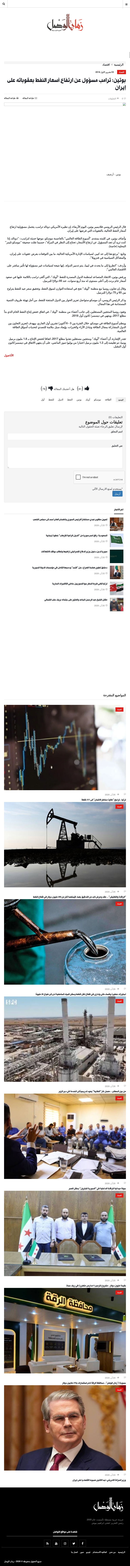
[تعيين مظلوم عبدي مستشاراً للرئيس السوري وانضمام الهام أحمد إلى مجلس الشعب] (116, 530)
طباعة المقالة (10, 98)
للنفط (51, 399)
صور (82, 1551)
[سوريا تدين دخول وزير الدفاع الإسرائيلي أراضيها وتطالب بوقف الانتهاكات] (116, 562)
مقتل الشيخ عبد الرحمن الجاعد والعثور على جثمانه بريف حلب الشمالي (75, 600)
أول (43, 399)
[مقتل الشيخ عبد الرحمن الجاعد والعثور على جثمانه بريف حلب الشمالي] (116, 610)
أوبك (87, 399)
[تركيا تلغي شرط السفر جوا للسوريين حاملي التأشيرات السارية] (116, 594)
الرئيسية (118, 64)
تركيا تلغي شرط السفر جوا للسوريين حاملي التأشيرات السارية (79, 584)
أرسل (117, 493)
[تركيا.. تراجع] (65, 789)
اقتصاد (106, 64)
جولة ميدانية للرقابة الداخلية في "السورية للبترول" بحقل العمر (97, 1189)
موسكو (97, 399)
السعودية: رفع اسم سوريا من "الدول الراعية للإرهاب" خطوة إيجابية (76, 536)
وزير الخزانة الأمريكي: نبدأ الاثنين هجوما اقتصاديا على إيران (99, 1480)
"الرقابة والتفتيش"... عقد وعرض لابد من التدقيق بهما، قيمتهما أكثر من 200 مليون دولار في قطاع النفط (79, 897)
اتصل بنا (74, 1551)
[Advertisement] (65, 213)
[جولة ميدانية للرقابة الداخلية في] (65, 1178)
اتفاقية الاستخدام (100, 1551)
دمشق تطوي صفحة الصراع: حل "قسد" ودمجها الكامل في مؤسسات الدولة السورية (69, 568)
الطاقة (108, 399)
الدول (60, 399)
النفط (70, 399)
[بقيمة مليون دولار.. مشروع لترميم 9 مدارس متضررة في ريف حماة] (65, 1275)
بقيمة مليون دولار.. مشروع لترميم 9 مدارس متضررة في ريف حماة (96, 1286)
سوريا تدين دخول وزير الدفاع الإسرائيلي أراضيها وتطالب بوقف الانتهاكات (74, 552)
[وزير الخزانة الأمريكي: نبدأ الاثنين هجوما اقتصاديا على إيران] (65, 1469)
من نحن (112, 1551)
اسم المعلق (117, 431)
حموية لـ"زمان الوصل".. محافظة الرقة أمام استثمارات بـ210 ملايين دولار (94, 1383)
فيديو (88, 1551)
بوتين (79, 399)
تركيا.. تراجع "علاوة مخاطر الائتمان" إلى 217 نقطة (103, 800)
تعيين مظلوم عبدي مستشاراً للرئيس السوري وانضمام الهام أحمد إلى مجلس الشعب (70, 520)
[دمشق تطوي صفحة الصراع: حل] (116, 578)
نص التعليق (117, 445)
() (81, 387)
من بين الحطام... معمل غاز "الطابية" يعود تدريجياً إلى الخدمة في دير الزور (92, 1091)
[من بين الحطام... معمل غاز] (65, 1080)
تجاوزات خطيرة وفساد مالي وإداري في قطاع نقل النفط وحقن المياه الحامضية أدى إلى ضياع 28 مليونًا (81, 994)
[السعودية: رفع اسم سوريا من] (116, 546)
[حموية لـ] (65, 1372)
